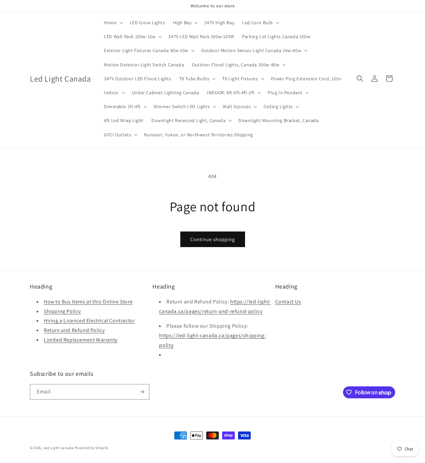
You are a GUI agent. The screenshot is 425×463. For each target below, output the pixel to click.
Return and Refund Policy (74, 330)
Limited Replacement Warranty (81, 339)
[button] (113, 23)
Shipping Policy (62, 311)
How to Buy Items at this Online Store (88, 301)
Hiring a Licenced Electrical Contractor (89, 320)
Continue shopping (212, 239)
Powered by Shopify (92, 447)
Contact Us (288, 301)
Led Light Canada (58, 447)
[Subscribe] (141, 392)
